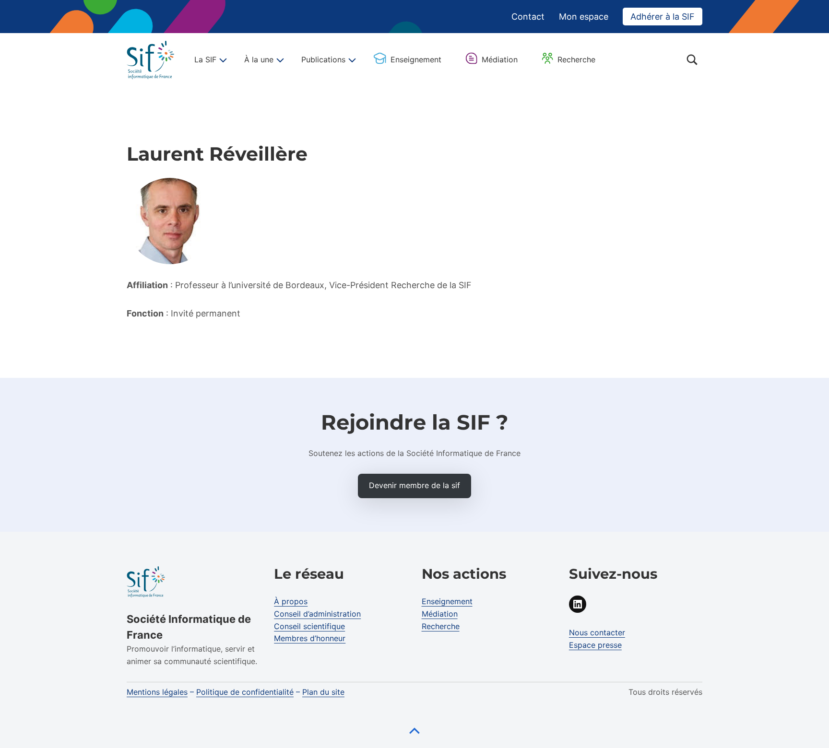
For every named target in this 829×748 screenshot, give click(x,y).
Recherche (576, 59)
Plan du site (323, 692)
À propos (291, 601)
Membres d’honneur (309, 638)
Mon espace (583, 17)
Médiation (500, 59)
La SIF (205, 59)
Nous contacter (597, 632)
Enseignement (416, 59)
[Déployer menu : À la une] (278, 60)
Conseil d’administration (317, 614)
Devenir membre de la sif (414, 485)
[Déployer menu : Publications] (350, 60)
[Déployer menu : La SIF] (221, 60)
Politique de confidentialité (245, 692)
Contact (528, 17)
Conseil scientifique (309, 626)
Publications (323, 59)
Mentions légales (157, 692)
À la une (258, 59)
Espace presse (595, 645)
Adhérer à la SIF (662, 17)
